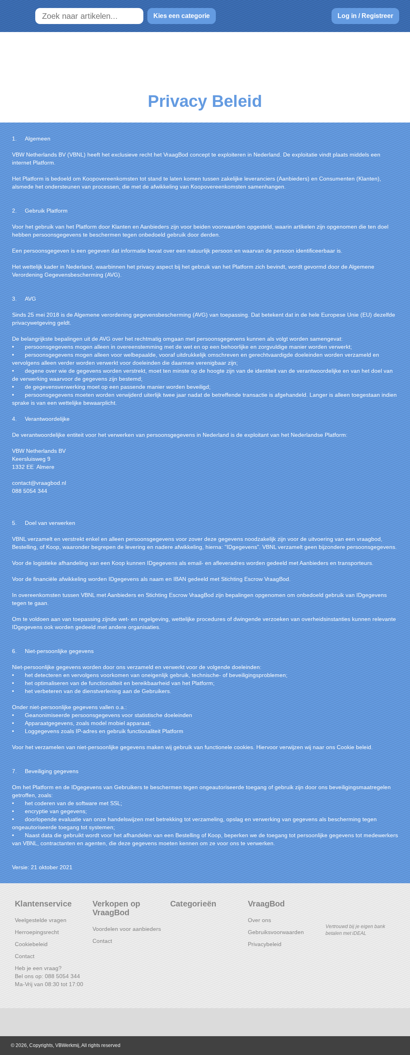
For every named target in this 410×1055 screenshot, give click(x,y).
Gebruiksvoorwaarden (276, 932)
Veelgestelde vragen (40, 920)
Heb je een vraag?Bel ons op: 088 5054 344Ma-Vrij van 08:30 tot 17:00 (49, 976)
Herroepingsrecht (37, 932)
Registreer (377, 15)
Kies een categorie (181, 15)
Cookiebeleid (31, 944)
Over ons (259, 920)
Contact (24, 956)
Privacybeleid (264, 944)
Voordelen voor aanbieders (126, 929)
